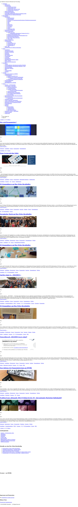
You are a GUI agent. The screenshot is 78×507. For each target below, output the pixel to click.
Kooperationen (8, 58)
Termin (29, 209)
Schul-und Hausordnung (12, 87)
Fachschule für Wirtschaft (10, 12)
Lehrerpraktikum (8, 81)
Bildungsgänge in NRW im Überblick (8, 439)
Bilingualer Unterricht (9, 68)
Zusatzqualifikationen (9, 80)
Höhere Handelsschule (9, 11)
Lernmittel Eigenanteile (11, 89)
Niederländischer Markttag (19, 242)
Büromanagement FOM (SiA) (13, 36)
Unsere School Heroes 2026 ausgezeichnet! (10, 450)
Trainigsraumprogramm (11, 91)
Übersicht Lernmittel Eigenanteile (16, 90)
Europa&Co (4, 62)
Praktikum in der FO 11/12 (12, 76)
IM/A (6, 69)
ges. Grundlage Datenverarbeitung (14, 93)
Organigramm (7, 56)
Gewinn (21, 301)
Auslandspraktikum (9, 303)
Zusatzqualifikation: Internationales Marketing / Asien (15, 66)
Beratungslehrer (10, 106)
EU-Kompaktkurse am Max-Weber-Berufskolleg (15, 184)
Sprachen (21, 209)
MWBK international (5, 441)
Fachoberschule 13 (11, 45)
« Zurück (2, 119)
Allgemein (2, 148)
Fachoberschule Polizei (11, 7)
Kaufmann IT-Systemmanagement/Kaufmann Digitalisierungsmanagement (21, 20)
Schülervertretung (8, 112)
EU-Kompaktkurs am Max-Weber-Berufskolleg (15, 306)
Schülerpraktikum (8, 75)
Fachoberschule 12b (11, 44)
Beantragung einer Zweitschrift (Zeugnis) (13, 102)
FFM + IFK (7, 46)
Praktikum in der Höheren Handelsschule (15, 77)
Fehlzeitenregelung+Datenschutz (13, 92)
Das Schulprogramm (9, 55)
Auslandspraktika (8, 70)
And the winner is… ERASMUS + (10, 275)
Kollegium (7, 53)
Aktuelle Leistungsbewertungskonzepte (14, 98)
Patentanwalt (9, 24)
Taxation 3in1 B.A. (11, 32)
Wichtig (33, 240)
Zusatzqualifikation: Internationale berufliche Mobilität (15, 65)
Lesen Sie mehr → (3, 146)
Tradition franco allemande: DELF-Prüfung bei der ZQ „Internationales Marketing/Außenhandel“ (31, 398)
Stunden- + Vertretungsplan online (7, 433)
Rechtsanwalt (9, 25)
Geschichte (7, 57)
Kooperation (42, 303)
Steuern (8, 27)
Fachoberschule (8, 5)
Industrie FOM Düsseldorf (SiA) (13, 34)
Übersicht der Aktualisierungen (6, 502)
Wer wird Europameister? (8, 122)
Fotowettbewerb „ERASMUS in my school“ (13, 337)
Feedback (7, 104)
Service (3, 83)
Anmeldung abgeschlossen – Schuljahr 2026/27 (11, 449)
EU (6, 150)
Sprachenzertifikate (8, 67)
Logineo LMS (3, 437)
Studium (25, 209)
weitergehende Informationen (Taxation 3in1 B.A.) (19, 33)
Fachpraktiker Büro (11, 28)
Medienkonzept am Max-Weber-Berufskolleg (13, 95)
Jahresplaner (3, 434)
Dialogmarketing (10, 19)
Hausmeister (7, 54)
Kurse (22, 332)
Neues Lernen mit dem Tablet (9, 153)
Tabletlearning (32, 179)
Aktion (1, 242)
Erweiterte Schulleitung (9, 51)
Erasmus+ (7, 71)
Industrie (9, 21)
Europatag (37, 303)
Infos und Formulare (9, 96)
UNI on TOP (9, 38)
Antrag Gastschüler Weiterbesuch (11, 100)
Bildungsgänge (5, 15)
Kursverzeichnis (10, 94)
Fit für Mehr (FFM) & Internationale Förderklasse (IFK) (15, 13)
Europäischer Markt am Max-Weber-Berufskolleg (16, 214)
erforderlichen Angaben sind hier (8, 497)
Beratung (6, 105)
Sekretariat (3, 436)
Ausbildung (7, 148)
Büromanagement (10, 18)
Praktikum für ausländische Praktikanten (15, 79)
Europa (11, 148)
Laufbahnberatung (10, 108)
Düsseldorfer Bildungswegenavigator (8, 440)
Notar (8, 23)
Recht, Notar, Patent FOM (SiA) (13, 37)
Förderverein (7, 113)
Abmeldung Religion (9, 99)
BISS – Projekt (8, 60)
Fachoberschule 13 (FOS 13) (12, 10)
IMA (28, 334)
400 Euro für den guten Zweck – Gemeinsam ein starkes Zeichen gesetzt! (16, 451)
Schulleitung (7, 49)
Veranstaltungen (23, 148)
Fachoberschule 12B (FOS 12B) (13, 9)
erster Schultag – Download (10, 85)
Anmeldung (4, 3)
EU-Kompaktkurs (5, 211)
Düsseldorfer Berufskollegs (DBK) (11, 59)
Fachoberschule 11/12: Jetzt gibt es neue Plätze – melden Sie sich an (15, 452)
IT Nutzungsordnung (11, 88)
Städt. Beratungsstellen (11, 110)
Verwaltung (9, 26)
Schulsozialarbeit (10, 107)
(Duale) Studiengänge (9, 31)
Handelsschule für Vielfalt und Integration (13, 14)
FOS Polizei (9, 42)
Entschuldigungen (8, 103)
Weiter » (9, 119)
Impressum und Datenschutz (10, 61)
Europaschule (16, 148)
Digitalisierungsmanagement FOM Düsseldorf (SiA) (17, 35)
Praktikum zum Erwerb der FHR (16, 78)
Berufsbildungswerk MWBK (10, 82)
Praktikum (22, 424)
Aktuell (6, 64)
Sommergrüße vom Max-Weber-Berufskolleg (11, 448)
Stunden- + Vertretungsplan (10, 84)
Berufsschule (7, 4)
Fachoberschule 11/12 (11, 8)
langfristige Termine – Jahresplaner (11, 111)
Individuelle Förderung (24, 179)
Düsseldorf (7, 395)
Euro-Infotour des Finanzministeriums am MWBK (16, 368)
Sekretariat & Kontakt (9, 50)
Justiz (8, 22)
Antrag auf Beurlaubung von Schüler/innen (13, 101)
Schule (3, 48)
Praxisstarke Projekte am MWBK (11, 73)
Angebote (4, 72)
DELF (15, 303)
